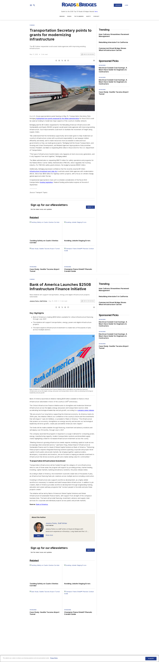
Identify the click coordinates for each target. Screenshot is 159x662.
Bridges (62, 16)
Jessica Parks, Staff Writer (38, 301)
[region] (79, 658)
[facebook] (56, 60)
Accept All (151, 658)
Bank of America (42, 504)
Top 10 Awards (79, 16)
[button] (31, 5)
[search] (34, 5)
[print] (94, 60)
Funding (32, 25)
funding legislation (46, 182)
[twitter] (62, 60)
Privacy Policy (54, 658)
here (96, 11)
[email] (68, 60)
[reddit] (65, 60)
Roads (69, 16)
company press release (86, 410)
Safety (88, 16)
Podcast (96, 16)
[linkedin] (59, 60)
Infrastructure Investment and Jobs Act (43, 171)
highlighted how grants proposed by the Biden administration (57, 118)
